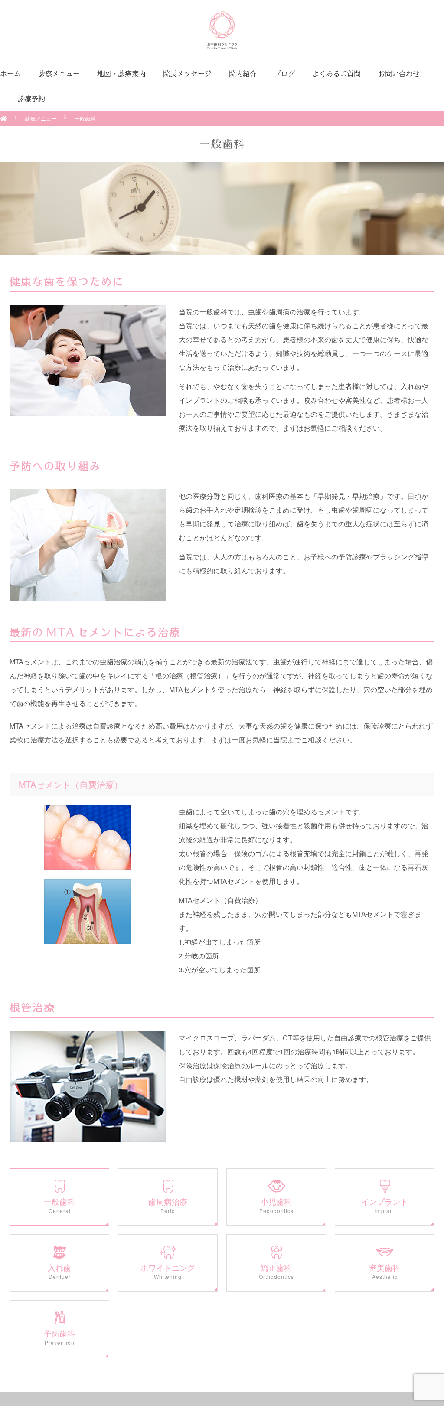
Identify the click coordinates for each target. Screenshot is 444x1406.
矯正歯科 (276, 1271)
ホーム (10, 73)
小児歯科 (276, 1205)
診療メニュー (40, 118)
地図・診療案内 (121, 73)
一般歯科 (59, 1205)
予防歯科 (59, 1337)
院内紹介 (243, 73)
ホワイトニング (167, 1271)
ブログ (284, 73)
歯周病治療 (167, 1205)
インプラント (384, 1205)
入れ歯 (59, 1271)
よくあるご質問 (336, 73)
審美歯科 (384, 1271)
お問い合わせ (399, 73)
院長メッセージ (187, 73)
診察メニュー (59, 73)
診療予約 (31, 98)
